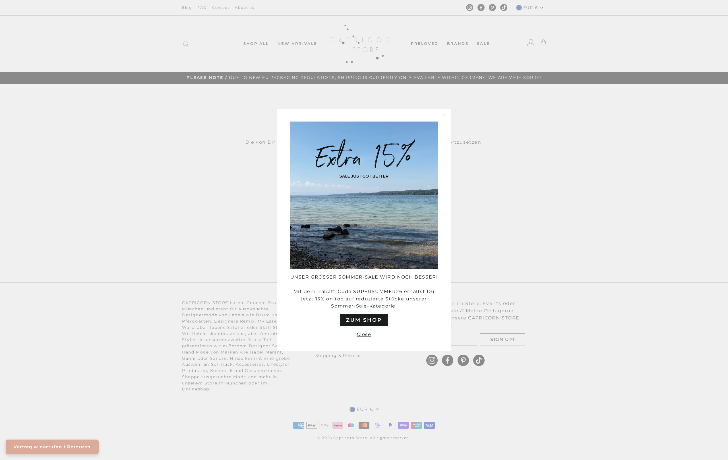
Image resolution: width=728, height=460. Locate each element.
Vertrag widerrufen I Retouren (52, 446)
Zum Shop (364, 320)
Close (364, 334)
